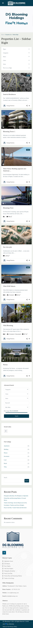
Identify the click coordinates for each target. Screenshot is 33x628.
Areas (4, 64)
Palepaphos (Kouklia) (9, 571)
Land (5, 460)
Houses (5, 452)
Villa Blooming (8, 325)
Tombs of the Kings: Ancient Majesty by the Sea (15, 502)
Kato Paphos (7, 566)
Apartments (6, 446)
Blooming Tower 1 (9, 131)
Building (6, 449)
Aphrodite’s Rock (8, 561)
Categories (5, 53)
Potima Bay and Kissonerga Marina (13, 576)
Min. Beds (7, 407)
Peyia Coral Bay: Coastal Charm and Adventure (15, 507)
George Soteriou (10, 105)
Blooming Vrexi (8, 208)
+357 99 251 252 (15, 589)
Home (2, 34)
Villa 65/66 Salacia (9, 286)
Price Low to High (7, 68)
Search (16, 416)
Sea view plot (7, 247)
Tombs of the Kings (9, 578)
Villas (5, 467)
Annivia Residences (9, 94)
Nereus (5, 364)
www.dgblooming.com (13, 592)
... (27, 100)
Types (4, 49)
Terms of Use (6, 626)
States (4, 56)
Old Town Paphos (8, 568)
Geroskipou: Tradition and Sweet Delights (14, 505)
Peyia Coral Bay (8, 573)
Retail (5, 463)
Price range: (7, 410)
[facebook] (6, 431)
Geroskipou (7, 563)
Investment (6, 456)
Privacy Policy (13, 626)
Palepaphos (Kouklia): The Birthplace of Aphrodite (16, 495)
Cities (4, 60)
